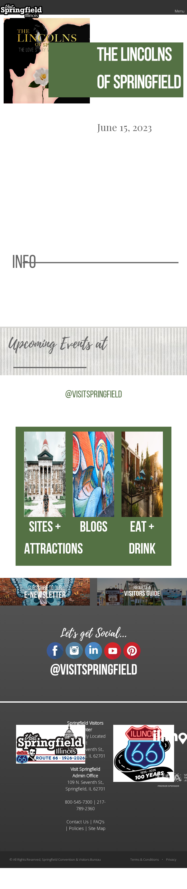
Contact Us (77, 822)
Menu (179, 11)
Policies (76, 828)
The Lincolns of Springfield (139, 70)
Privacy (171, 859)
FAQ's (98, 822)
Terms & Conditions (144, 859)
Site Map (96, 828)
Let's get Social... (93, 633)
